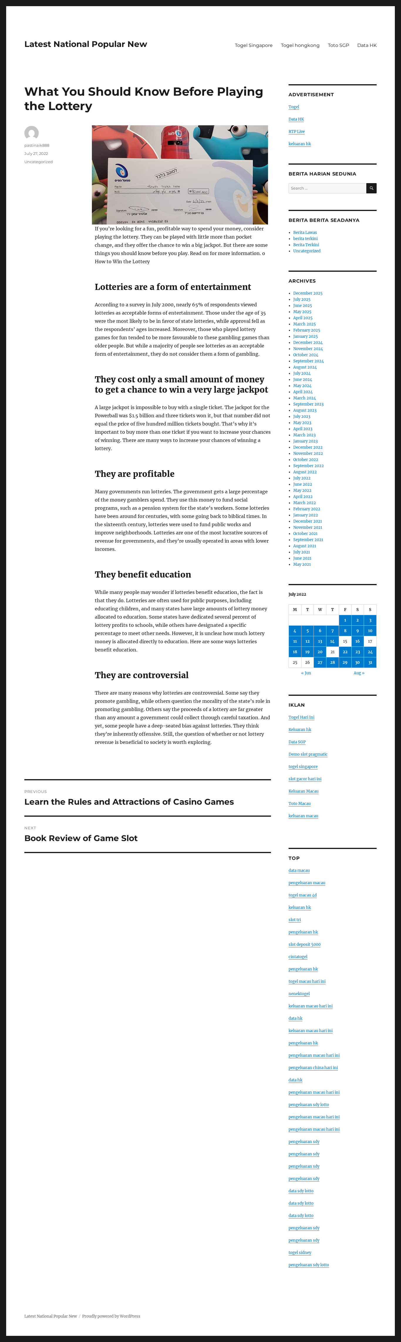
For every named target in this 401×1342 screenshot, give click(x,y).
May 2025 (302, 311)
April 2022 (303, 496)
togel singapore (303, 766)
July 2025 (302, 299)
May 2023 (302, 422)
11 (295, 641)
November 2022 (308, 453)
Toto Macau (300, 803)
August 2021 (304, 545)
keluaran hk (300, 143)
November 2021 (307, 527)
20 (320, 651)
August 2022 (305, 472)
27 (320, 662)
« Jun (306, 673)
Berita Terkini (306, 244)
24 (370, 651)
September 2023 (308, 404)
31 (370, 662)
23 (357, 651)
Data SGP (297, 742)
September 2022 (308, 465)
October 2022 (305, 459)
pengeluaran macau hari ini (314, 1117)
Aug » (359, 673)
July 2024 (302, 373)
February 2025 (306, 330)
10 (370, 630)
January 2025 (305, 336)
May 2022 (302, 490)
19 (307, 651)
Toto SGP (338, 45)
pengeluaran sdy (304, 1141)
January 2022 (305, 515)
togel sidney (300, 1252)
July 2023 (301, 416)
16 (357, 641)
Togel (294, 106)
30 (357, 662)
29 (345, 662)
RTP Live (297, 131)
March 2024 (304, 398)
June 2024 (302, 379)
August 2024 (305, 367)
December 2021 (307, 521)
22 (345, 651)
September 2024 (308, 361)
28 (332, 662)
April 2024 (303, 391)
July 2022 (302, 478)
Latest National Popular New (85, 44)
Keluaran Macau (304, 791)
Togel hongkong (300, 45)
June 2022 (302, 484)
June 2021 (302, 558)
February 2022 (306, 509)
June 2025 (302, 305)
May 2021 (302, 564)
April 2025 (303, 317)
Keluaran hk (300, 729)
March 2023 (304, 435)
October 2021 (305, 533)
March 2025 (304, 324)
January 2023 (305, 441)
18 (295, 651)
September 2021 (308, 539)
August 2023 (304, 410)
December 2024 (308, 342)
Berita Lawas (305, 232)
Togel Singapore (254, 45)
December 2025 (308, 293)
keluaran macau (303, 815)
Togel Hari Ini (301, 717)
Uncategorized (38, 161)
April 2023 (302, 428)
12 (308, 641)
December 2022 (308, 447)
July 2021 (301, 552)
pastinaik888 (36, 145)
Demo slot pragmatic (308, 754)
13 (320, 641)
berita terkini (305, 238)
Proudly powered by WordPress (111, 1316)
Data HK (367, 45)
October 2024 (305, 354)
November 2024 (308, 348)
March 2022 (304, 502)
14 (332, 641)
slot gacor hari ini (305, 778)
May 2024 (302, 385)
